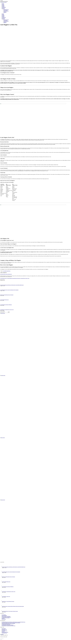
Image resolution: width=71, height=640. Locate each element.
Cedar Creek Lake (4, 629)
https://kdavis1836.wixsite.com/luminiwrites (6, 274)
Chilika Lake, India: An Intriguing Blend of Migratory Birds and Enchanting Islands (13, 606)
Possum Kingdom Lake (5, 632)
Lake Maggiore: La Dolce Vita (6, 596)
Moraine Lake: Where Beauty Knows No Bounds (8, 576)
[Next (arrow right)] (1, 639)
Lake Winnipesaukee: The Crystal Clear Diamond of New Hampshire (11, 622)
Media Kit (3, 618)
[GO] (9, 312)
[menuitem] (3, 3)
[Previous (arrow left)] (0, 639)
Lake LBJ (3, 631)
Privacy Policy (4, 619)
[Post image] (2, 284)
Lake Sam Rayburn (4, 630)
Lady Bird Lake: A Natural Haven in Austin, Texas (7, 309)
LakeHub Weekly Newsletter (6, 617)
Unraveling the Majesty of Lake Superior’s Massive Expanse (10, 611)
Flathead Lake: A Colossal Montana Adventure (8, 601)
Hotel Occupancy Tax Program (6, 616)
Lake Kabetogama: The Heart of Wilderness (6, 304)
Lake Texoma (4, 628)
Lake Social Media (4, 615)
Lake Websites (4, 614)
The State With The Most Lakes (4, 299)
